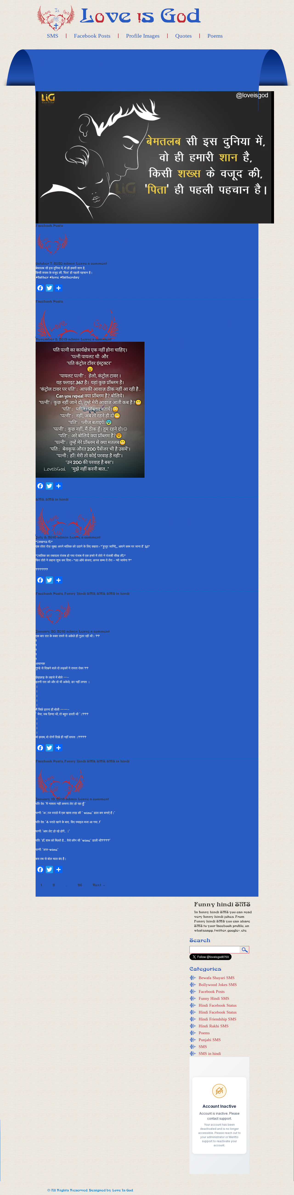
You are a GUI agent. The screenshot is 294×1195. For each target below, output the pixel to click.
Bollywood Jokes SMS (218, 984)
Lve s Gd (140, 16)
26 (80, 885)
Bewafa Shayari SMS (217, 977)
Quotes (183, 36)
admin (69, 263)
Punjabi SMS (210, 1039)
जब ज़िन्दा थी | (131, 612)
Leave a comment (91, 263)
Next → (99, 885)
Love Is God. (122, 1190)
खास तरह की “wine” (162, 780)
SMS (52, 36)
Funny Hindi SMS (79, 593)
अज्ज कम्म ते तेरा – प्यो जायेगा (142, 529)
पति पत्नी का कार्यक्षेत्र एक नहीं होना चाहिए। (138, 331)
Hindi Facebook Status (218, 1005)
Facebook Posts (92, 36)
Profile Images (143, 36)
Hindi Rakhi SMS (214, 1026)
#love (54, 277)
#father (42, 277)
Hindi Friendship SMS (217, 1019)
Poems (215, 36)
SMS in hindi (56, 499)
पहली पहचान (125, 244)
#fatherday (69, 277)
